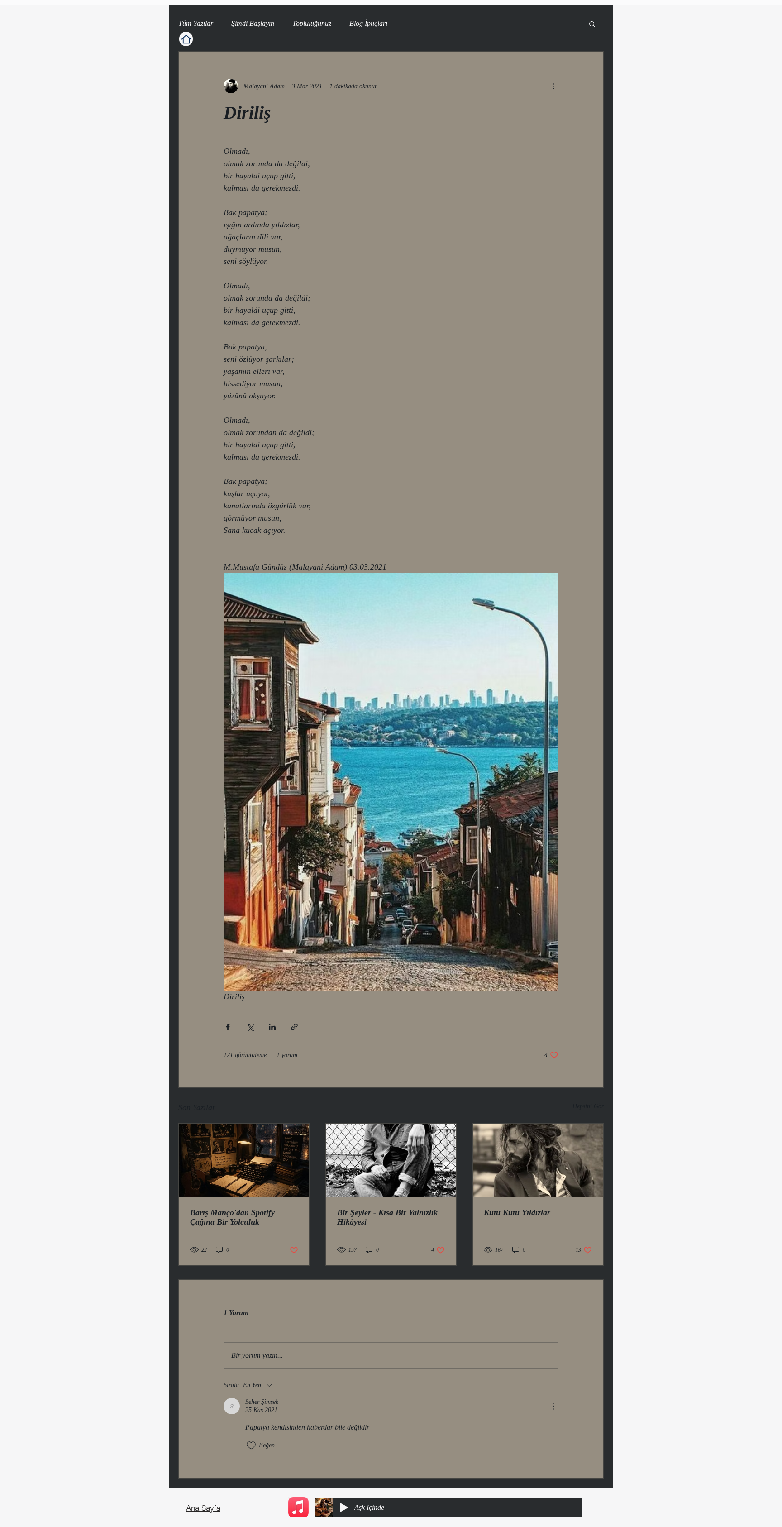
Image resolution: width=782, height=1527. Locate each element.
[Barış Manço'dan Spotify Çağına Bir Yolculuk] (244, 1160)
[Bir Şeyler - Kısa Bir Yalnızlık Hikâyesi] (391, 1160)
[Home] (186, 39)
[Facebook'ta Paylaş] (228, 1027)
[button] (592, 23)
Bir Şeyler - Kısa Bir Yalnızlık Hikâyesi (387, 1217)
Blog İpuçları (368, 23)
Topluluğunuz (311, 23)
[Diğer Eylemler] (553, 86)
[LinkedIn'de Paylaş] (272, 1027)
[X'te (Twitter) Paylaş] (250, 1027)
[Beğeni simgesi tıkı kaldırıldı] (251, 1445)
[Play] (344, 1507)
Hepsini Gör (588, 1106)
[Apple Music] (298, 1507)
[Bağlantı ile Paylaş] (294, 1027)
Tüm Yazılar (195, 23)
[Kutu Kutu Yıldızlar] (538, 1160)
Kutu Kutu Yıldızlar (517, 1212)
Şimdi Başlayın (252, 23)
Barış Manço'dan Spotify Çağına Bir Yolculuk (232, 1217)
